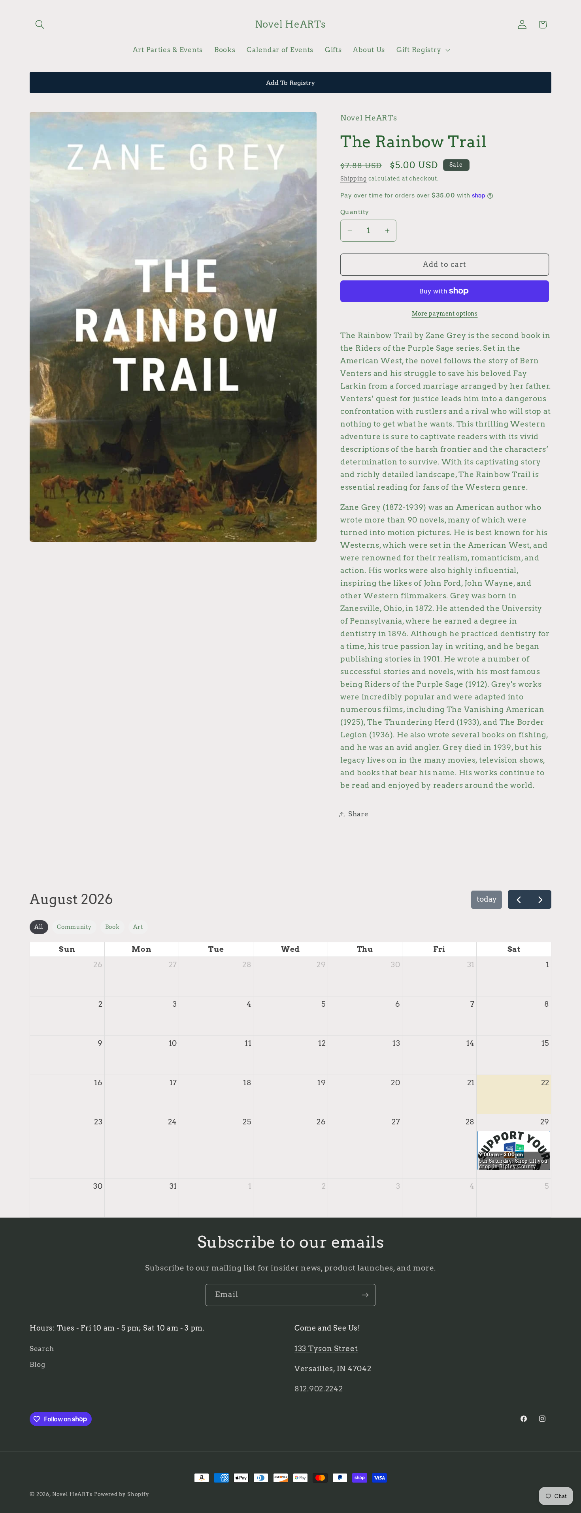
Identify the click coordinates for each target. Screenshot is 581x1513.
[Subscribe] (365, 1295)
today (487, 899)
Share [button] (358, 814)
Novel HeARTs (72, 1494)
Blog (37, 1364)
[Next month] (540, 899)
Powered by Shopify (121, 1494)
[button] (40, 24)
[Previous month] (519, 899)
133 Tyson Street (326, 1348)
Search (42, 1349)
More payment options (445, 313)
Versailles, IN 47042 (332, 1368)
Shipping (353, 178)
